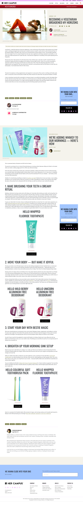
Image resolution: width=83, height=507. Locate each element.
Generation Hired (45, 490)
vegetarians (23, 98)
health (7, 424)
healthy (17, 98)
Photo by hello (31, 250)
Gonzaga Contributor (59, 34)
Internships (69, 488)
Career (72, 3)
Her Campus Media (34, 485)
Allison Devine (57, 30)
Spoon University (45, 485)
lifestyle (12, 424)
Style (56, 3)
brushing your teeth (31, 178)
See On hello (18, 406)
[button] (80, 3)
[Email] (69, 26)
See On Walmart (31, 254)
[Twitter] (64, 26)
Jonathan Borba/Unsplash (8, 41)
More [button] (77, 3)
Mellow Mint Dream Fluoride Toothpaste (28, 363)
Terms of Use (32, 491)
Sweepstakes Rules (33, 493)
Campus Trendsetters (59, 491)
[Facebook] (59, 26)
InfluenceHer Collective (46, 488)
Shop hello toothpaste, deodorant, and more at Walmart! (38, 413)
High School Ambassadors (60, 488)
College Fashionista (46, 487)
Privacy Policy (32, 490)
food (7, 98)
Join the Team (70, 487)
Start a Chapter (58, 487)
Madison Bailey (57, 151)
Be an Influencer (58, 490)
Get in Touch (69, 485)
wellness (29, 98)
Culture (51, 3)
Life (67, 3)
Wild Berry (31, 280)
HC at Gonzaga (10, 6)
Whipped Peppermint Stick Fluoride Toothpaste (18, 203)
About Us (31, 487)
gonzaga (11, 98)
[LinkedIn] (66, 26)
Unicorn (48, 280)
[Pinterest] (62, 26)
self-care (18, 424)
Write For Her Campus (59, 485)
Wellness (62, 3)
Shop (31, 488)
